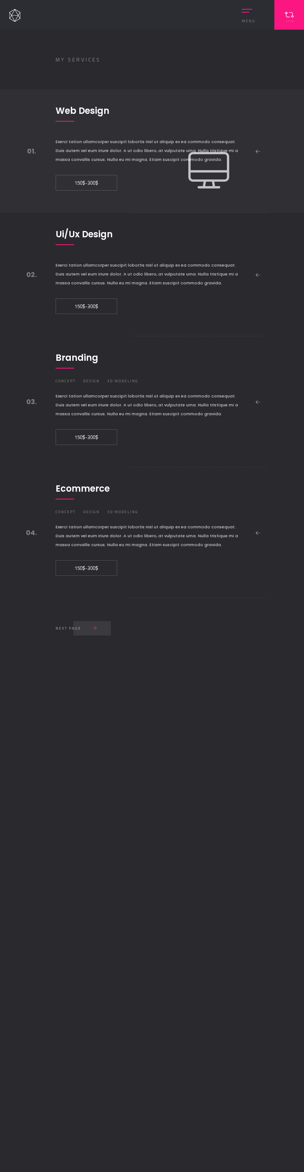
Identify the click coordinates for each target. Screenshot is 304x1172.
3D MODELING (122, 381)
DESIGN (91, 381)
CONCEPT (66, 381)
